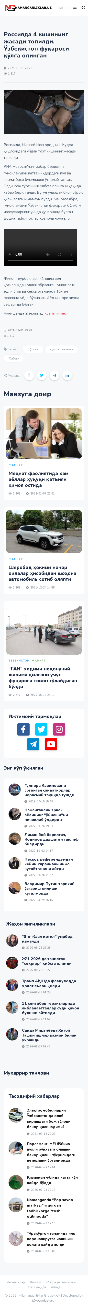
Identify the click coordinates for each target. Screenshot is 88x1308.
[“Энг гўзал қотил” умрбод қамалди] (12, 940)
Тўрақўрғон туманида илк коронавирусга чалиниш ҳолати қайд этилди (51, 1239)
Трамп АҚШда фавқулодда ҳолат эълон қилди (49, 983)
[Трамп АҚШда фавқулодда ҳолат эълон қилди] (12, 985)
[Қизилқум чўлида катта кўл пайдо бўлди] (16, 1182)
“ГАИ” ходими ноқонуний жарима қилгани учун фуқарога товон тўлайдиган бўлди (43, 677)
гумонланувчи (61, 349)
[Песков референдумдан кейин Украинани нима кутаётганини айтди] (15, 863)
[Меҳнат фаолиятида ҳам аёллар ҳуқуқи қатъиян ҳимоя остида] (44, 433)
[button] (67, 8)
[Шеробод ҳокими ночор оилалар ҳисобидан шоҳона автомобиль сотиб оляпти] (44, 531)
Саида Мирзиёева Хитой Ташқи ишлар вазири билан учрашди (49, 1035)
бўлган (33, 349)
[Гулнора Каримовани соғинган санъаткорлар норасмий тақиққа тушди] (15, 789)
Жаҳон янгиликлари (61, 1282)
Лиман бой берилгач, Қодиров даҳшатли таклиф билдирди (51, 839)
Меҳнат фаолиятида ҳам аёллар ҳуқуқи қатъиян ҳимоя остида (38, 479)
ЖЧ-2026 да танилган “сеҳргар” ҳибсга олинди (47, 961)
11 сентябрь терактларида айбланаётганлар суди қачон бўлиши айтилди (50, 1008)
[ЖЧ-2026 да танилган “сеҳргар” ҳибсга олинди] (12, 963)
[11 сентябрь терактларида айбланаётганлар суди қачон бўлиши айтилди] (12, 1007)
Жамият (35, 1282)
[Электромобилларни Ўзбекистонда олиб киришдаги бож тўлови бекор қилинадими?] (16, 1115)
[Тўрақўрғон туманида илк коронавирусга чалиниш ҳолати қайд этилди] (16, 1238)
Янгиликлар (16, 1282)
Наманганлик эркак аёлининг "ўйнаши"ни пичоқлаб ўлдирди (46, 814)
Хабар (14, 358)
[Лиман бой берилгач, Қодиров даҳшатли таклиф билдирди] (15, 839)
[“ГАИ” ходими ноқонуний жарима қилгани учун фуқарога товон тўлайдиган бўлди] (44, 629)
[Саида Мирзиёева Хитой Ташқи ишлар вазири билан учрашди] (12, 1034)
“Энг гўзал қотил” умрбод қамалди (47, 939)
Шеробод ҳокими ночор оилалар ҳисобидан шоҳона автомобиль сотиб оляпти (42, 573)
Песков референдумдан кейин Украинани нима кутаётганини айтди (48, 864)
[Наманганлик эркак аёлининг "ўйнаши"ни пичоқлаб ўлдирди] (15, 814)
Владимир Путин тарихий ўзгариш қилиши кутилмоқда (49, 888)
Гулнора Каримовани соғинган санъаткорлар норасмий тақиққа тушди (49, 790)
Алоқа (55, 1287)
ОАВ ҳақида (37, 1287)
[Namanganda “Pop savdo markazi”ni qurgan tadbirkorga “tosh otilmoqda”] (16, 1204)
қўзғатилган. (55, 313)
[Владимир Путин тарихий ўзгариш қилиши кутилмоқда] (15, 888)
